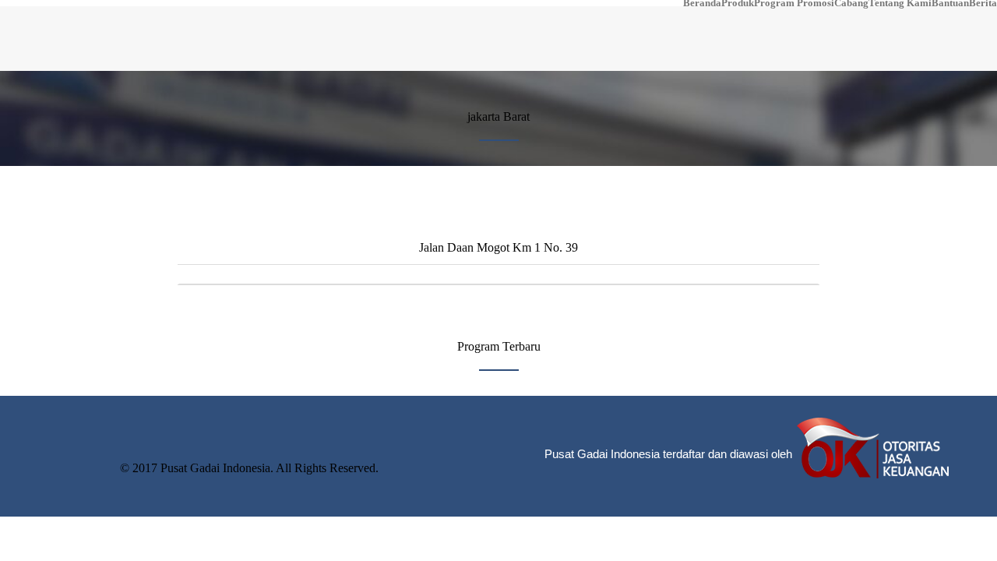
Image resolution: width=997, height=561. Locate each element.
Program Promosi (794, 3)
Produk (737, 3)
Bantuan (950, 3)
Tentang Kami (900, 3)
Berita (983, 3)
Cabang (851, 3)
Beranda (702, 3)
